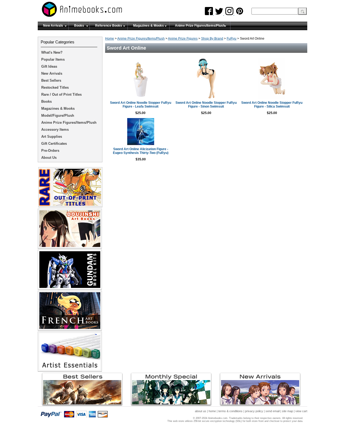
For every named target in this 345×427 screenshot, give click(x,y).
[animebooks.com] (104, 11)
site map (287, 411)
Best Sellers (51, 80)
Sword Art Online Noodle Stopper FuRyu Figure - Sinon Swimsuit (206, 104)
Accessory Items (55, 130)
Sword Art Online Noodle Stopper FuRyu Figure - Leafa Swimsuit (140, 104)
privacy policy (254, 411)
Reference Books (108, 25)
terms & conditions (230, 411)
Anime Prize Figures (183, 38)
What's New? (52, 52)
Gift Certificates (54, 144)
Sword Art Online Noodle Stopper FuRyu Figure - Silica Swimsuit (271, 104)
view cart (301, 411)
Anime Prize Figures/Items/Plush (200, 25)
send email (272, 411)
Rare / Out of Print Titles (61, 94)
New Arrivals (53, 25)
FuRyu (231, 38)
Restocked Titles (55, 87)
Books (79, 25)
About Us (49, 158)
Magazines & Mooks (148, 25)
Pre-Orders (50, 151)
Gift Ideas (49, 66)
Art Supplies (51, 137)
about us (200, 411)
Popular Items (53, 59)
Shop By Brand (212, 38)
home (212, 411)
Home (109, 38)
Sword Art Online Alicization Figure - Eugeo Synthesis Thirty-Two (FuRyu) (140, 151)
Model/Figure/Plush (57, 115)
